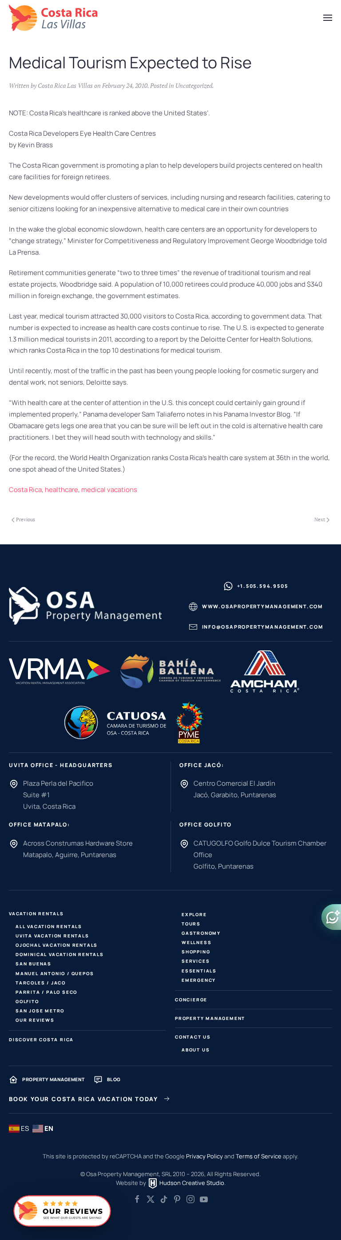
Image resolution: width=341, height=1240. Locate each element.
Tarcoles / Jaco (41, 983)
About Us (196, 1050)
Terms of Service (259, 1156)
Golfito (27, 1001)
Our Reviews (35, 1020)
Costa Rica (25, 489)
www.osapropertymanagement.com (262, 606)
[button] (327, 17)
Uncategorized (193, 85)
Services (196, 961)
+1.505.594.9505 (262, 586)
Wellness (196, 942)
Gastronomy (201, 933)
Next (319, 519)
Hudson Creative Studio (191, 1183)
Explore (194, 914)
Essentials (199, 971)
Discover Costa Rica (41, 1039)
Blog (114, 1079)
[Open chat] (331, 917)
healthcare (61, 489)
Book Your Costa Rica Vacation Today (83, 1099)
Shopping (196, 952)
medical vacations (109, 489)
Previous (25, 519)
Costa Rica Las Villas (65, 85)
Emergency (199, 980)
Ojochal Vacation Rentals (57, 945)
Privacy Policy (204, 1156)
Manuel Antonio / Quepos (55, 973)
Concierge (191, 999)
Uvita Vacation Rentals (52, 936)
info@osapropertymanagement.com (262, 626)
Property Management (210, 1018)
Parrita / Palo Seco (46, 992)
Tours (191, 924)
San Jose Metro (40, 1011)
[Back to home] (53, 17)
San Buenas (34, 964)
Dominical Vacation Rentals (60, 954)
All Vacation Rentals (49, 926)
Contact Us (193, 1037)
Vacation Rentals (36, 913)
